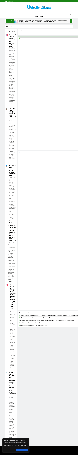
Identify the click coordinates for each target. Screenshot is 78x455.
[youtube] (11, 7)
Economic (53, 13)
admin (11, 50)
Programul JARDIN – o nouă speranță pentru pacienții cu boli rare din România (12, 41)
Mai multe (11, 105)
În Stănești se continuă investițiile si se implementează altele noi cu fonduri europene (37, 317)
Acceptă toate (22, 449)
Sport (36, 16)
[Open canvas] (6, 14)
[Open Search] (70, 14)
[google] (10, 7)
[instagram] (7, 7)
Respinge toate (10, 449)
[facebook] (5, 7)
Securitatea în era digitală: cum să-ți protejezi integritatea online (12, 170)
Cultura (60, 13)
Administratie (19, 13)
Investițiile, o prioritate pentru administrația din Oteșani (31, 322)
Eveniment (41, 13)
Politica (27, 13)
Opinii (41, 16)
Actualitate (34, 13)
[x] (8, 7)
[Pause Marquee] (71, 21)
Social (47, 13)
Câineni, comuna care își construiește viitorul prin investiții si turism (33, 325)
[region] (15, 445)
